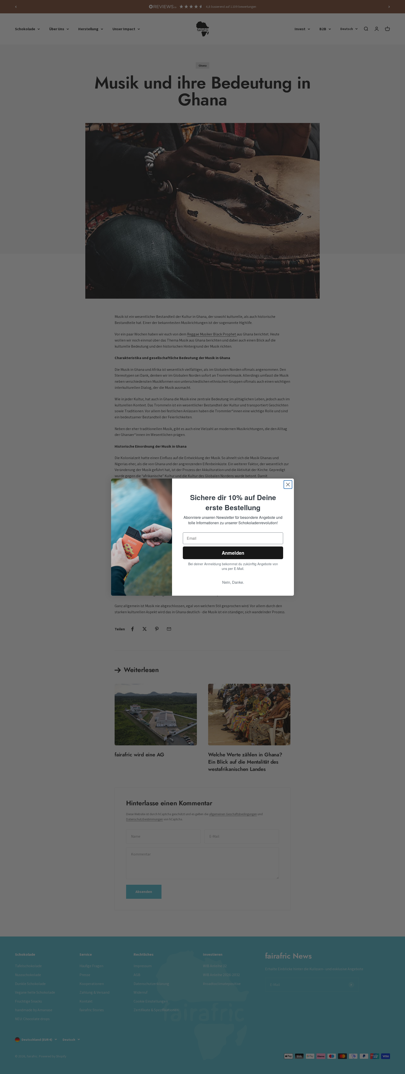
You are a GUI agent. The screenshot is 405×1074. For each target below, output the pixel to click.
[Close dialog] (288, 484)
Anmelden (233, 552)
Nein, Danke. (233, 582)
